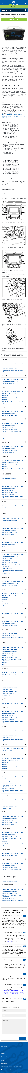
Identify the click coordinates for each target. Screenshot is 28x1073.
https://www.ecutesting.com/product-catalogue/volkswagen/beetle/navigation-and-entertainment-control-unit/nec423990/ (15, 992)
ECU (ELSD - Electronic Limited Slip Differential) (12, 432)
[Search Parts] (25, 10)
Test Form (14, 7)
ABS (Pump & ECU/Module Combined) (13, 364)
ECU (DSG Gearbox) (8, 395)
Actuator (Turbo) (7, 808)
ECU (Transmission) (8, 383)
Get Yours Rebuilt (13, 19)
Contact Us (3, 1053)
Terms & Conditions (4, 1056)
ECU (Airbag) (6, 560)
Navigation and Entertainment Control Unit (13, 370)
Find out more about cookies (6, 1069)
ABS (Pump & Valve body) (10, 649)
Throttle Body (6, 546)
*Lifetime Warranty (4, 1063)
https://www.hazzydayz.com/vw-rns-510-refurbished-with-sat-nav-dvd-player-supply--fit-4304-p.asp (13, 116)
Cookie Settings (4, 1046)
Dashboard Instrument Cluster (11, 366)
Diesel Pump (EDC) (8, 655)
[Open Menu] (25, 3)
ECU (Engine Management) (10, 368)
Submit (22, 1038)
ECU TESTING (14, 4)
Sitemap (2, 1050)
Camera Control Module (9, 802)
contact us (9, 941)
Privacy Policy (4, 1060)
